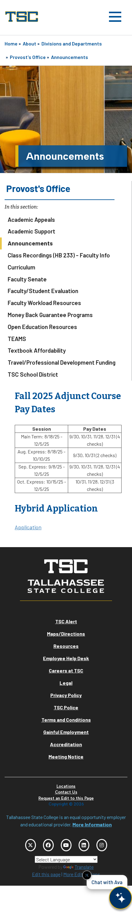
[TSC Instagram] (101, 845)
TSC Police (66, 707)
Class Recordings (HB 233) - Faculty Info (59, 255)
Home (11, 43)
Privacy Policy (66, 695)
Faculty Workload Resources (44, 302)
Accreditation (66, 744)
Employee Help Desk (66, 658)
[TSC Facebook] (48, 845)
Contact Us (66, 792)
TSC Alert (66, 621)
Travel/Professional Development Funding (61, 362)
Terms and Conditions (66, 720)
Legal (66, 683)
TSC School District (33, 374)
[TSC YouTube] (66, 845)
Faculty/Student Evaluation (43, 290)
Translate (84, 867)
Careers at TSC (66, 670)
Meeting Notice (66, 756)
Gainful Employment (66, 732)
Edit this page (46, 874)
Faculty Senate (27, 279)
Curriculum (21, 267)
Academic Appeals (31, 219)
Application (28, 527)
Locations (66, 786)
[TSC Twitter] (30, 845)
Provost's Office (28, 57)
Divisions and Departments (71, 43)
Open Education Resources (42, 326)
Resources (66, 646)
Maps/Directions (66, 634)
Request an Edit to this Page (66, 798)
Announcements (69, 57)
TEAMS (17, 338)
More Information (92, 824)
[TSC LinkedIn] (84, 845)
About (29, 43)
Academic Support (31, 231)
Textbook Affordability (37, 350)
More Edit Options (81, 874)
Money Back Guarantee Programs (50, 314)
